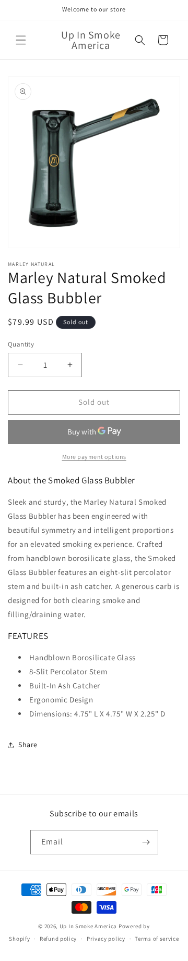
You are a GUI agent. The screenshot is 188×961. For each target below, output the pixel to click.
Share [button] (28, 744)
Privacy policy (106, 938)
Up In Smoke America (88, 926)
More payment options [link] (94, 456)
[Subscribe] (146, 842)
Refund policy (58, 938)
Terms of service (157, 938)
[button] (20, 40)
